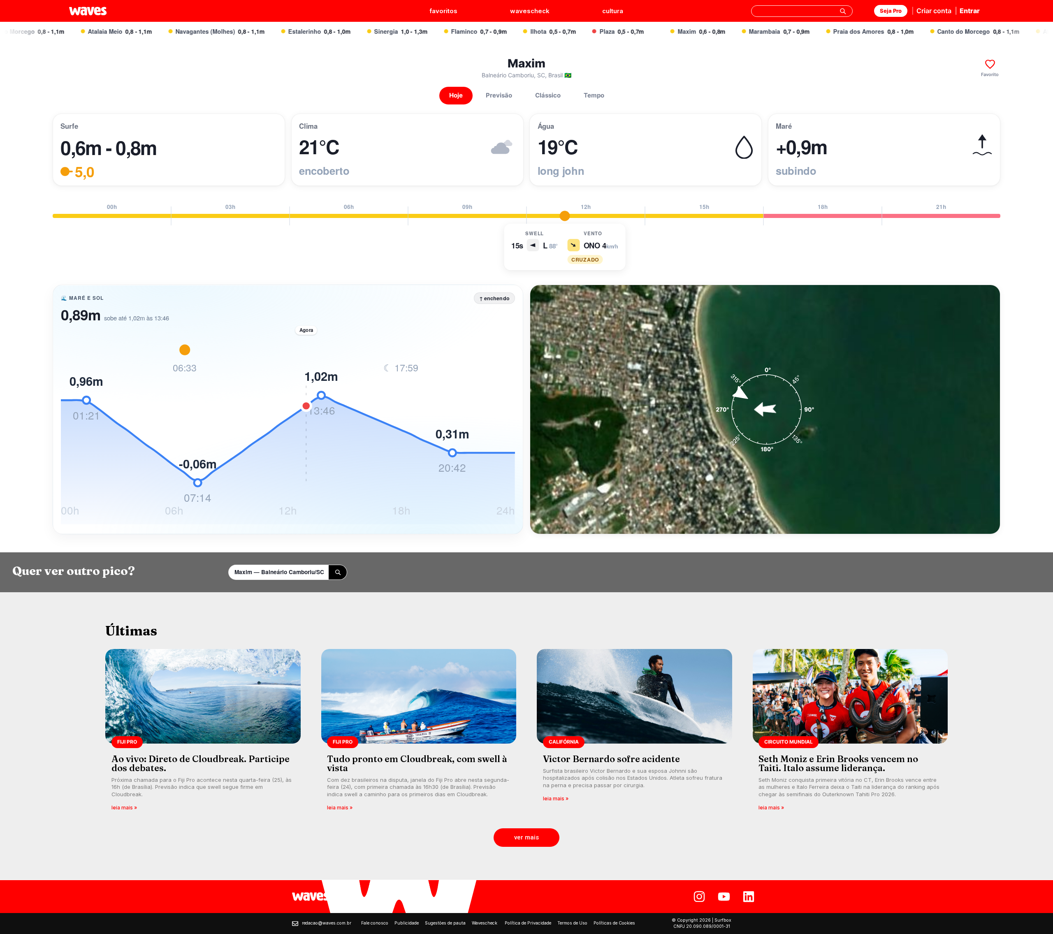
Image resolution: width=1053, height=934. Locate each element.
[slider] (564, 216)
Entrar (970, 11)
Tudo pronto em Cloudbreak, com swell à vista (417, 763)
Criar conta (933, 11)
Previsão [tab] (499, 95)
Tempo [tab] (594, 95)
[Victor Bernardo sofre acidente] (634, 732)
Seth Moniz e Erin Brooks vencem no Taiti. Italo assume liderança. (838, 763)
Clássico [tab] (548, 95)
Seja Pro (891, 10)
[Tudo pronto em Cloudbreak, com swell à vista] (419, 732)
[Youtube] (724, 896)
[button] (526, 837)
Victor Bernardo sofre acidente (611, 759)
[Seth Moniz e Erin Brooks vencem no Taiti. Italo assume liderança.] (850, 732)
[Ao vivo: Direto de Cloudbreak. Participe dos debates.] (203, 732)
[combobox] (802, 11)
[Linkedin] (748, 896)
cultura (612, 11)
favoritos (443, 11)
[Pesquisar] (843, 11)
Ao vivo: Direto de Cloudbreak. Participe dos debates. (200, 763)
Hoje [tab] (456, 95)
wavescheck (530, 11)
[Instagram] (699, 896)
